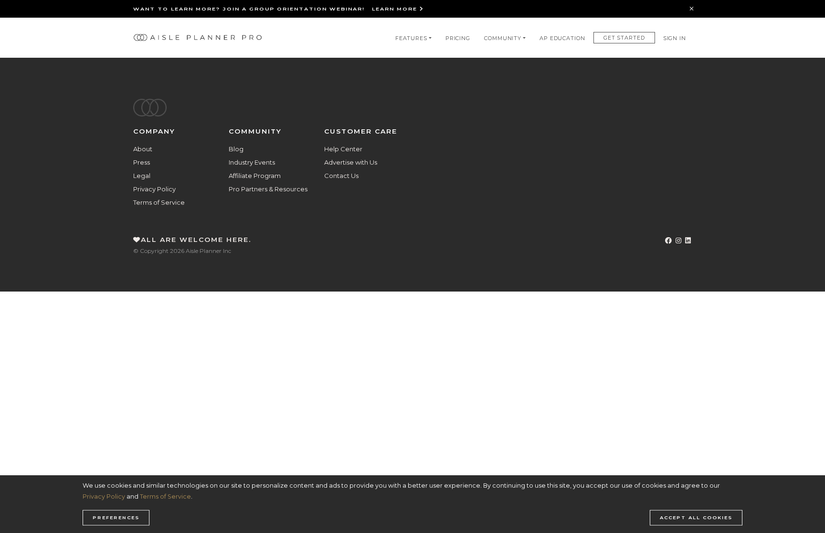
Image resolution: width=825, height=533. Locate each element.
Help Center (343, 149)
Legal (141, 175)
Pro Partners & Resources (268, 189)
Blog (236, 149)
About (142, 149)
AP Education (562, 38)
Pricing (457, 38)
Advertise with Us (350, 162)
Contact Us (341, 175)
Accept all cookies (696, 518)
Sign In (674, 38)
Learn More (396, 9)
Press (141, 162)
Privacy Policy (154, 189)
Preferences (116, 518)
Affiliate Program (255, 175)
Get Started (624, 37)
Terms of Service (159, 202)
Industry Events (252, 162)
